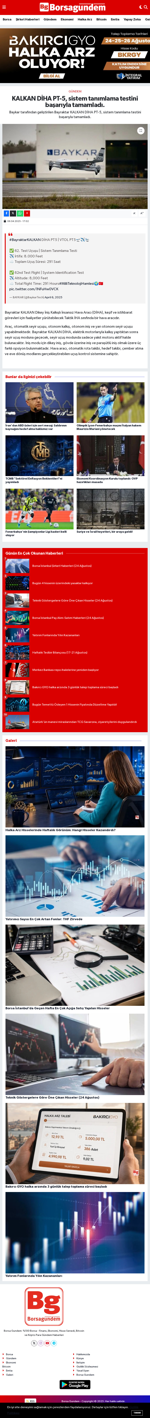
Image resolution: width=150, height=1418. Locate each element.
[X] (34, 1343)
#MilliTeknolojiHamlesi (76, 283)
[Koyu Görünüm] (140, 7)
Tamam (137, 1413)
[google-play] (75, 1384)
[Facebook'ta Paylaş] (6, 213)
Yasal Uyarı (82, 1370)
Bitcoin (101, 19)
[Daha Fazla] (27, 213)
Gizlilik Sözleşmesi (87, 1366)
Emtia (115, 19)
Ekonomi (67, 19)
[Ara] (146, 7)
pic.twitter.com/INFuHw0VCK (33, 289)
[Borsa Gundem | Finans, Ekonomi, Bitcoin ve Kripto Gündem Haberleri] (73, 8)
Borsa (7, 19)
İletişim (80, 1362)
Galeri (9, 1374)
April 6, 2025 (53, 297)
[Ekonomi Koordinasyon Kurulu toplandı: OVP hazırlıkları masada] (111, 455)
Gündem (50, 19)
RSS (32, 1401)
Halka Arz (85, 19)
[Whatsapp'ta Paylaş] (20, 213)
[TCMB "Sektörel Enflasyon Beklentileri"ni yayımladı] (39, 455)
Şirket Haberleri (27, 19)
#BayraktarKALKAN (25, 240)
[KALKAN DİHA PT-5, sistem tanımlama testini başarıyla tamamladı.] (75, 166)
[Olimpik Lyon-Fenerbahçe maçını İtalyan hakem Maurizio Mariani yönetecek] (111, 402)
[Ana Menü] (4, 7)
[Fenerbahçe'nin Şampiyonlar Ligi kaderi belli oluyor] (39, 508)
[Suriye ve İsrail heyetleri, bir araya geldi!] (111, 508)
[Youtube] (47, 1343)
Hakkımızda (83, 1354)
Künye (80, 1358)
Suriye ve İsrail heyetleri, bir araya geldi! (105, 531)
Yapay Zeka (132, 19)
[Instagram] (41, 1343)
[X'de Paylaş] (13, 213)
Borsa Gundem (85, 1374)
